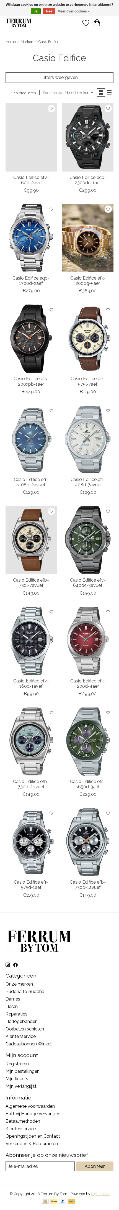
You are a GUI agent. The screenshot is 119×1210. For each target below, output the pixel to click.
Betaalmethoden (23, 1121)
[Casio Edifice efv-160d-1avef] (31, 641)
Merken (27, 41)
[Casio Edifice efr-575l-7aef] (87, 339)
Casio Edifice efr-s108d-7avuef (88, 482)
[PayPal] (62, 1201)
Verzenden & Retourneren (32, 1143)
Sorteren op (52, 92)
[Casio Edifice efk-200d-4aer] (87, 641)
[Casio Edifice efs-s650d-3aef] (87, 741)
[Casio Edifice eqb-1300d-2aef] (31, 238)
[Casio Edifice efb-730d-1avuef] (87, 842)
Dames (13, 999)
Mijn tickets (17, 1078)
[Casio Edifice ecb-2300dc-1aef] (87, 137)
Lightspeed (100, 1193)
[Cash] (45, 1201)
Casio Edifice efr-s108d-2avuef (31, 482)
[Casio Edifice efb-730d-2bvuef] (31, 741)
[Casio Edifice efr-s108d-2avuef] (31, 439)
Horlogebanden (22, 1021)
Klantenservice (21, 1036)
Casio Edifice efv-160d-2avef (31, 180)
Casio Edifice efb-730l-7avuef (31, 582)
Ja (36, 11)
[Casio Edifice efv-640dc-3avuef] (87, 540)
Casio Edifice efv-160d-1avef (31, 683)
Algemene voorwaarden (30, 1106)
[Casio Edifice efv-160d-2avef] (31, 137)
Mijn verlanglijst (21, 1086)
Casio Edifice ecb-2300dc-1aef (87, 180)
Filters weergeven (60, 77)
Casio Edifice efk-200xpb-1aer (31, 381)
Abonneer (95, 1166)
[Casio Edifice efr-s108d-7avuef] (87, 439)
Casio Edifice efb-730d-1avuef (88, 884)
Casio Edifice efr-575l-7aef (88, 381)
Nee (49, 11)
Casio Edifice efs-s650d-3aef (87, 784)
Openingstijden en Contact (33, 1136)
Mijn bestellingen (23, 1071)
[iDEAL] (53, 1201)
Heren (12, 1006)
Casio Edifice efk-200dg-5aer (87, 280)
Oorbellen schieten (25, 1029)
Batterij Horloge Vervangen (33, 1113)
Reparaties (16, 1014)
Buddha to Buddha (25, 991)
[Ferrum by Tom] (19, 23)
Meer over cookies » (74, 11)
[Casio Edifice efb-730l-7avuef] (31, 540)
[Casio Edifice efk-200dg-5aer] (87, 238)
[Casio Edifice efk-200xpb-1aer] (31, 339)
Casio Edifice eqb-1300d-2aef (31, 280)
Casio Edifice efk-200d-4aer (87, 683)
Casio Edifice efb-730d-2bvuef (31, 784)
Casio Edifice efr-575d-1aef (31, 884)
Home (11, 41)
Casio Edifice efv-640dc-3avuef (88, 582)
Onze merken (19, 984)
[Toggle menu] (107, 23)
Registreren (17, 1063)
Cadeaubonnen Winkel (28, 1044)
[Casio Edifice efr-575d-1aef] (31, 842)
